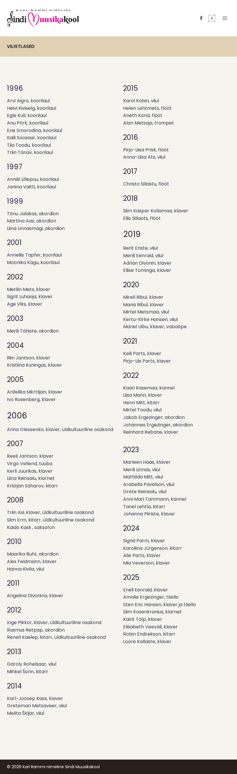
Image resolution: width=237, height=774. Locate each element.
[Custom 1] (211, 18)
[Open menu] (224, 18)
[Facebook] (201, 18)
